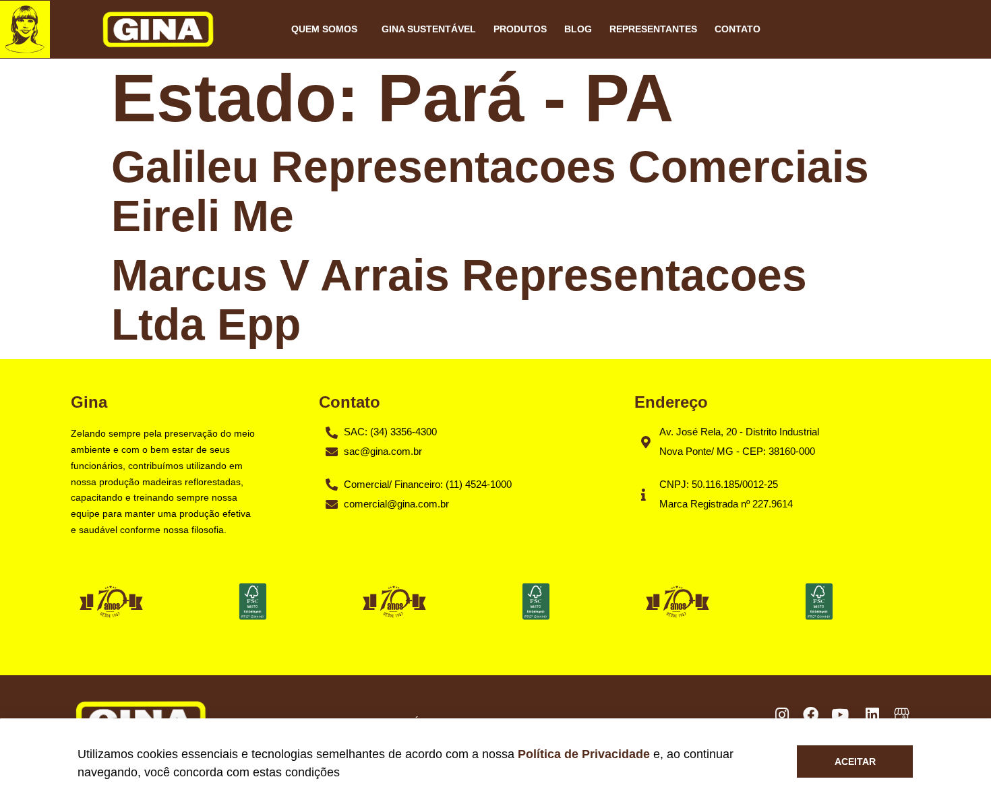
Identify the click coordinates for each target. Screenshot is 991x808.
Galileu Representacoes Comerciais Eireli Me (490, 191)
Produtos (520, 29)
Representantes (653, 29)
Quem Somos (324, 29)
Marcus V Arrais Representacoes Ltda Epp (459, 299)
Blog (578, 29)
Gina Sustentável (429, 29)
